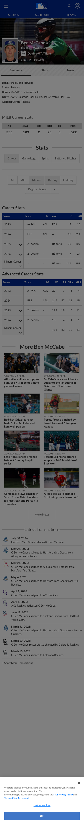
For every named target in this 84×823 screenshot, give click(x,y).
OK (42, 816)
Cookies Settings (42, 805)
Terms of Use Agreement (16, 798)
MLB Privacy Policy (63, 794)
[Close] (79, 782)
